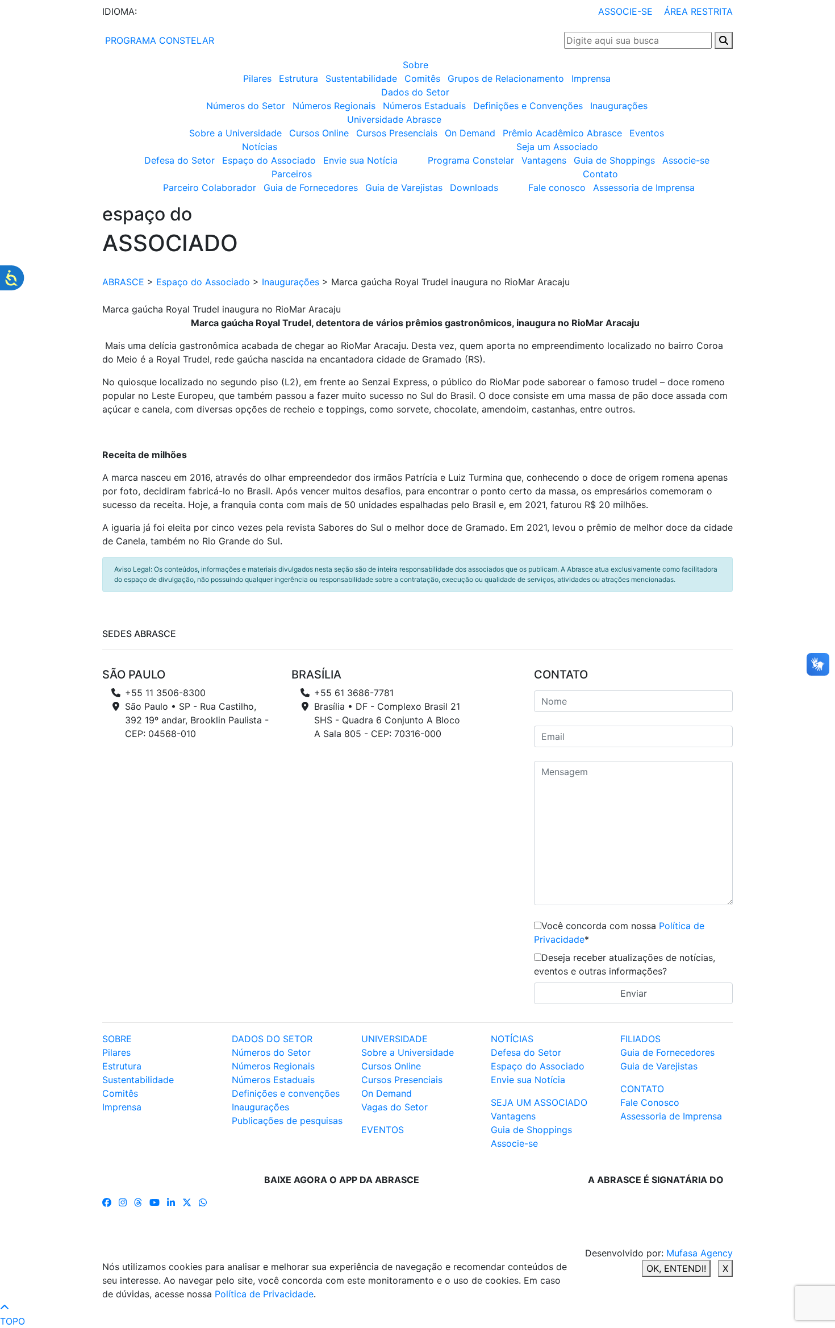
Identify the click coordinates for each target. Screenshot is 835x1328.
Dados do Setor (415, 92)
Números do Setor (245, 105)
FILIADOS (640, 1038)
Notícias (259, 146)
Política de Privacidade (264, 1294)
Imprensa (591, 78)
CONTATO (642, 1088)
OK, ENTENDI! (676, 1268)
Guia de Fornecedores (311, 187)
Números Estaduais (424, 105)
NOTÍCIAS (512, 1038)
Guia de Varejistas (403, 187)
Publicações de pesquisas (287, 1120)
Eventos (646, 133)
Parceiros (292, 174)
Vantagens (543, 160)
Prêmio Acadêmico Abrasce (562, 133)
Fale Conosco (649, 1102)
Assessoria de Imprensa (644, 187)
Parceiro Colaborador (209, 187)
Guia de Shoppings (614, 160)
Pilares (257, 78)
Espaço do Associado (269, 160)
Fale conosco (557, 187)
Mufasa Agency (699, 1253)
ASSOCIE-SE (625, 11)
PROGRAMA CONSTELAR (158, 40)
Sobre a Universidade (235, 133)
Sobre (415, 64)
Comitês (422, 78)
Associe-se (685, 160)
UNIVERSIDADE (394, 1038)
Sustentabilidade (361, 78)
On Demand (470, 133)
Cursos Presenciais (396, 133)
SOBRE (117, 1038)
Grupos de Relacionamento (506, 78)
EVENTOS (382, 1129)
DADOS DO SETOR (272, 1038)
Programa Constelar (471, 160)
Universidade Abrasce (394, 119)
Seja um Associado (557, 146)
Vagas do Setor (394, 1107)
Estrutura (298, 78)
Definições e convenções (286, 1093)
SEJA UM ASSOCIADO (539, 1102)
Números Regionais (334, 105)
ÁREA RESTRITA (698, 11)
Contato (600, 174)
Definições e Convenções (528, 105)
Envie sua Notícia (360, 160)
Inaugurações (619, 105)
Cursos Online (319, 133)
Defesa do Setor (179, 160)
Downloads (474, 187)
